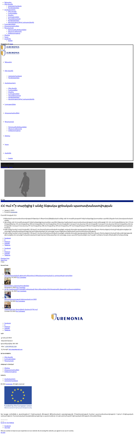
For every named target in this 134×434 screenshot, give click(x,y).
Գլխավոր (7, 2)
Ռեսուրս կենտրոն (15, 31)
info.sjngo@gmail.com (15, 349)
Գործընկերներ (13, 8)
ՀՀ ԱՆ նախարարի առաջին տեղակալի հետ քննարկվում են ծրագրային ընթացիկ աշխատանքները (42, 289)
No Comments (21, 277)
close (11, 44)
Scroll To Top (5, 422)
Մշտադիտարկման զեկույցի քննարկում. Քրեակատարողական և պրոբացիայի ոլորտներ (38, 275)
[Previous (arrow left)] (1, 421)
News (11, 167)
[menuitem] (7, 39)
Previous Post (5, 258)
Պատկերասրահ (14, 19)
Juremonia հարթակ (15, 6)
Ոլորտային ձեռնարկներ (17, 29)
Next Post (4, 260)
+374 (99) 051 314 (10, 346)
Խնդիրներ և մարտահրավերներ (16, 286)
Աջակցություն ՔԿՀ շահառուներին (21, 22)
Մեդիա (7, 35)
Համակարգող (9, 9)
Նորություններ (13, 17)
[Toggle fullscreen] (5, 419)
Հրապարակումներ (11, 26)
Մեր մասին (8, 4)
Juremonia (9, 384)
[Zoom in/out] (6, 419)
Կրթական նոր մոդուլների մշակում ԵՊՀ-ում (21, 309)
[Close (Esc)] (1, 419)
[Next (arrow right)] (3, 421)
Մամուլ (10, 15)
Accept (3, 432)
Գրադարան (9, 28)
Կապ (6, 37)
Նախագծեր (12, 13)
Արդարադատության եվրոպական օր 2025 (20, 299)
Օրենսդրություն (14, 33)
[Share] (3, 419)
